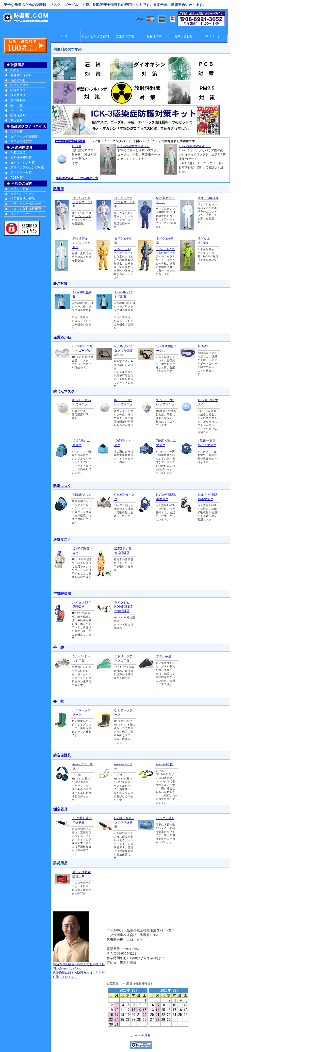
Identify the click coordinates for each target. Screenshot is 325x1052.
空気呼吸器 (62, 593)
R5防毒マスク (81, 495)
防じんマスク (64, 391)
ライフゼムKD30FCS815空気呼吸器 (123, 607)
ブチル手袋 (163, 656)
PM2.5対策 (17, 152)
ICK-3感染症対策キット (195, 146)
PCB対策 (16, 177)
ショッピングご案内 (95, 36)
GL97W (203, 346)
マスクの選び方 (21, 141)
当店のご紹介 (19, 189)
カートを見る (141, 1035)
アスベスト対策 (21, 172)
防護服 (58, 189)
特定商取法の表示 (22, 198)
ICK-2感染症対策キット (133, 146)
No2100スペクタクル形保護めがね (123, 351)
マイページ (213, 36)
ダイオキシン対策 (22, 162)
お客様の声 (154, 36)
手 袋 (58, 647)
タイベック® (83, 216)
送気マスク (62, 539)
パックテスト (165, 818)
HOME (65, 36)
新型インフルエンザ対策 (27, 167)
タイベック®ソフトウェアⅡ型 (82, 202)
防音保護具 (62, 755)
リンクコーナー (21, 214)
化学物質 (16, 131)
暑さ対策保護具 (21, 75)
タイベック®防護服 (23, 136)
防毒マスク (62, 486)
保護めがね (62, 337)
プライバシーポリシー (25, 204)
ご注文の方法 (125, 36)
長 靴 (58, 701)
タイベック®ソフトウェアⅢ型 (124, 202)
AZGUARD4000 (208, 198)
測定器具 (60, 809)
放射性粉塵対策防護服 (70, 141)
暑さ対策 (60, 283)
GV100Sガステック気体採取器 (124, 822)
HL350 (76, 146)
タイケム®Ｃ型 (165, 249)
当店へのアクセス (22, 194)
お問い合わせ (183, 36)
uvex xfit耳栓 (164, 764)
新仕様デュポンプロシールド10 (81, 243)
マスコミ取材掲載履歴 (25, 209)
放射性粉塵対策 (21, 157)
